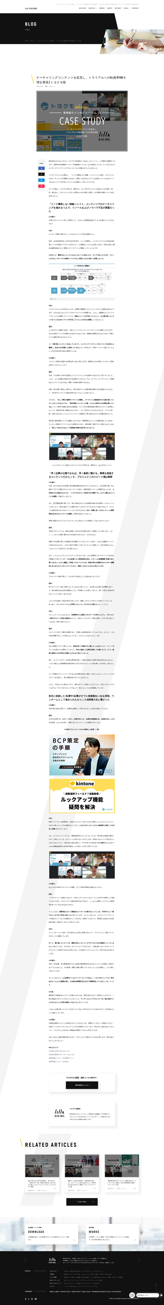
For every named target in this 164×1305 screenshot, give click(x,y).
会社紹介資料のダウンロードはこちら (62, 1054)
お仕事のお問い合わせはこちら (59, 1051)
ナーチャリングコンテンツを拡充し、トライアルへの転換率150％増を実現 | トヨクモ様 (58, 41)
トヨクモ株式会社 (107, 164)
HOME (26, 41)
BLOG (32, 41)
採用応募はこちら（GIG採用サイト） (61, 1058)
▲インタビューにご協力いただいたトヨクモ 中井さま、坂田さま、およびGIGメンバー (82, 465)
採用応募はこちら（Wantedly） (59, 1061)
